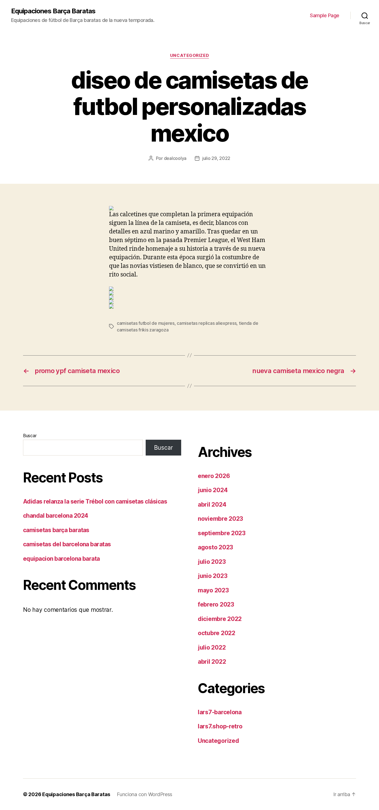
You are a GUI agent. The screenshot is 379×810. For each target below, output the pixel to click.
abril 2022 (212, 661)
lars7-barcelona (220, 712)
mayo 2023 (213, 590)
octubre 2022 (216, 633)
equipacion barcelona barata (61, 558)
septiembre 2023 (222, 533)
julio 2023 (212, 561)
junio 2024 (213, 490)
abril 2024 (212, 504)
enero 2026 (214, 475)
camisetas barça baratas (56, 530)
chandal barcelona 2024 (55, 515)
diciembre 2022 (220, 618)
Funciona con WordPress (144, 794)
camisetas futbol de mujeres (146, 323)
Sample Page (324, 15)
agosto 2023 (215, 547)
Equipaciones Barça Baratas (53, 11)
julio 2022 (212, 647)
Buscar (29, 435)
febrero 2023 (216, 604)
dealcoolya (175, 158)
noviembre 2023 (220, 518)
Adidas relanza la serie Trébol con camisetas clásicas (95, 501)
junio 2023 (212, 575)
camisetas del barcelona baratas (67, 544)
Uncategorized (189, 55)
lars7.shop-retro (220, 726)
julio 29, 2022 (216, 158)
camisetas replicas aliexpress (206, 323)
